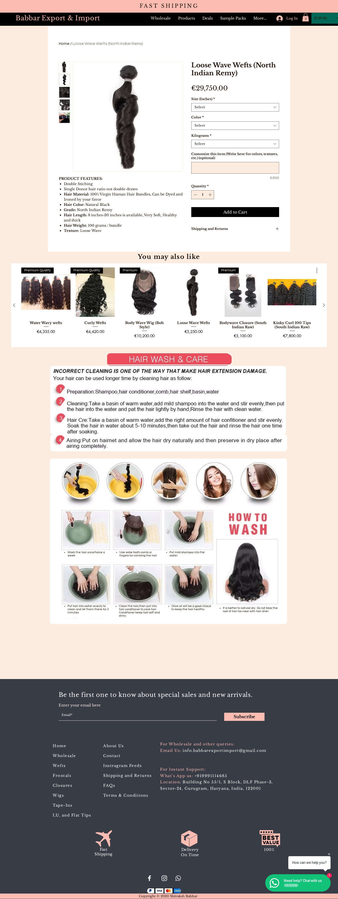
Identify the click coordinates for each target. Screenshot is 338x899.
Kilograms (201, 136)
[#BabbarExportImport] (149, 878)
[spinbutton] (203, 195)
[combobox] (235, 107)
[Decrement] (195, 195)
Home (64, 44)
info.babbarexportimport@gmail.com (224, 750)
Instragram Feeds (122, 765)
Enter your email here (80, 705)
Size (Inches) (203, 99)
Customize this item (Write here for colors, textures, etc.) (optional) (234, 156)
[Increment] (211, 195)
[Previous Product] (14, 305)
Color (197, 117)
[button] (186, 18)
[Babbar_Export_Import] (164, 878)
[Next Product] (324, 305)
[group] (169, 305)
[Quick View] (193, 292)
